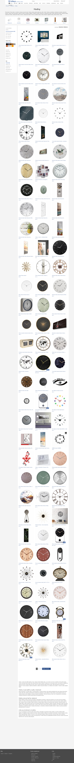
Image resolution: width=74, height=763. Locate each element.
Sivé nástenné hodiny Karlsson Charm (41, 102)
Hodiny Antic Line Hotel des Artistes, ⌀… (59, 352)
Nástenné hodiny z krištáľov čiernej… (25, 582)
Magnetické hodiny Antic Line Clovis (58, 620)
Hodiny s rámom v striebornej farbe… (41, 237)
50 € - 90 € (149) (8, 36)
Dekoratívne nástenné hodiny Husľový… (59, 333)
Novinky (7, 29)
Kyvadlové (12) (8, 53)
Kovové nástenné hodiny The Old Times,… (59, 524)
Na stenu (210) (8, 58)
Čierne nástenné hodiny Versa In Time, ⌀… (26, 198)
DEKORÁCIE (53, 3)
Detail (33, 46)
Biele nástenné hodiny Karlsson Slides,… (42, 505)
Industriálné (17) (8, 66)
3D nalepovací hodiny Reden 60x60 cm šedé (59, 428)
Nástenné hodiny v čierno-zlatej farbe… (42, 524)
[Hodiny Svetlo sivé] (9, 46)
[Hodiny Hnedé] (11, 44)
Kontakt (54, 753)
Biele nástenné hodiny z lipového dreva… (59, 601)
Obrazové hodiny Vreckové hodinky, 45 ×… (26, 448)
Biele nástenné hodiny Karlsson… (41, 122)
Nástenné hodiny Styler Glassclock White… (59, 294)
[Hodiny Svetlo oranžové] (13, 46)
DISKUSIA (10, 5)
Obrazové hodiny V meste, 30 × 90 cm (41, 428)
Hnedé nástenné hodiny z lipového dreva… (26, 639)
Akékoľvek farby (8, 42)
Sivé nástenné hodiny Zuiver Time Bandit (26, 428)
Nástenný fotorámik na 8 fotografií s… (41, 179)
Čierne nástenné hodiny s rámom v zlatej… (42, 333)
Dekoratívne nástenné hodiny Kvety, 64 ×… (59, 45)
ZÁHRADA (48, 3)
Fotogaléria (10, 753)
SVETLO (43, 3)
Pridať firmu (33, 760)
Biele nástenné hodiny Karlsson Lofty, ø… (59, 659)
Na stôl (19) (7, 56)
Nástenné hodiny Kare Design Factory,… (59, 505)
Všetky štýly (8, 62)
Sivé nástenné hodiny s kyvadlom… (41, 409)
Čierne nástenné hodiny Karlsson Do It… (25, 45)
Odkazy (54, 754)
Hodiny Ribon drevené (22, 275)
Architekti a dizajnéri (34, 756)
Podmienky (33, 759)
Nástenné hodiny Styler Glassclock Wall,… (26, 217)
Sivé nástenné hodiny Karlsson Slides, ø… (26, 486)
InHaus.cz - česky (56, 757)
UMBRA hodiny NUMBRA (56, 448)
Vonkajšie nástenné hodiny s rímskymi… (25, 601)
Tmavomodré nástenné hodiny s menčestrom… (60, 141)
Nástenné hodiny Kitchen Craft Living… (58, 179)
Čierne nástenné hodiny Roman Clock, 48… (26, 409)
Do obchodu (29, 46)
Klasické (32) (8, 67)
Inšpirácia (6, 753)
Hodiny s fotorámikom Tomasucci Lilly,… (42, 467)
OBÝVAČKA (36, 3)
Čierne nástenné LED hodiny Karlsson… (42, 390)
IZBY (40, 3)
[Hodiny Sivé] (14, 44)
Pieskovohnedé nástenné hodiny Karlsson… (59, 467)
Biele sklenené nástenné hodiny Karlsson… (42, 64)
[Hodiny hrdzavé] (7, 46)
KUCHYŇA (26, 3)
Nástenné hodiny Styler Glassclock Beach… (26, 256)
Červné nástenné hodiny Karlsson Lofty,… (42, 563)
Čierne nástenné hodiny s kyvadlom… (58, 544)
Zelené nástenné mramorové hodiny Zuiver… (26, 64)
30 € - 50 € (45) (8, 34)
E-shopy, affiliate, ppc (35, 757)
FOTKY (11, 3)
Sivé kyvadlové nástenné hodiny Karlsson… (59, 563)
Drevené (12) (8, 51)
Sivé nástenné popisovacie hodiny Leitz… (26, 122)
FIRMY (16, 3)
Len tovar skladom (9, 28)
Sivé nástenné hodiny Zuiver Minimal (58, 64)
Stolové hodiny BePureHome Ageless (41, 620)
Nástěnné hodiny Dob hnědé (23, 390)
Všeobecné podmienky (56, 756)
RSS (53, 759)
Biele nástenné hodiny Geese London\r (25, 313)
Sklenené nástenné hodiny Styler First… (59, 639)
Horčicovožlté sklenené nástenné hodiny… (26, 179)
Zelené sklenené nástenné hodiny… (41, 313)
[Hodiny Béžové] (11, 46)
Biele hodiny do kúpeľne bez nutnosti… (41, 256)
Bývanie (2, 753)
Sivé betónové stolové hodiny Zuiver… (25, 524)
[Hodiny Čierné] (7, 44)
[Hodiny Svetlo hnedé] (13, 44)
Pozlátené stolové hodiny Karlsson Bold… (26, 352)
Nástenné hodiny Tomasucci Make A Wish (42, 83)
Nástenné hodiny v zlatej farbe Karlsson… (42, 659)
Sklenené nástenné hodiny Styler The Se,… (59, 102)
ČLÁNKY (61, 3)
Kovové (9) (7, 50)
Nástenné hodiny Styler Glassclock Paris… (42, 141)
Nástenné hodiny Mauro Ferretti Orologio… (59, 160)
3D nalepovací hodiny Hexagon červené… (26, 467)
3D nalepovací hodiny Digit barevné (58, 409)
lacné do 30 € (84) (9, 33)
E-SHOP (21, 3)
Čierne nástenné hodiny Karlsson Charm (59, 313)
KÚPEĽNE (31, 3)
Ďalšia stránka (46, 669)
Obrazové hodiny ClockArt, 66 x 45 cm (41, 45)
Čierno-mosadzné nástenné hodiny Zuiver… (26, 333)
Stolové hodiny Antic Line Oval (57, 582)
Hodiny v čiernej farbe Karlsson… (41, 601)
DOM (58, 3)
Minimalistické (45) (9, 69)
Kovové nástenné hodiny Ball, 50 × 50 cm (42, 582)
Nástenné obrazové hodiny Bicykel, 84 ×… (42, 160)
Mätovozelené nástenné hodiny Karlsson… (42, 486)
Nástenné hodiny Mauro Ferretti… (24, 659)
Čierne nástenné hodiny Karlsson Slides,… (42, 639)
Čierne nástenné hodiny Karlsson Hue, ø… (26, 620)
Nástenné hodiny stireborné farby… (58, 122)
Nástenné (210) (8, 54)
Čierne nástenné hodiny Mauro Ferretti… (42, 352)
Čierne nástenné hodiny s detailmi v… (41, 275)
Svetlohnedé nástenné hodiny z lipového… (26, 563)
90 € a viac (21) (8, 37)
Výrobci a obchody (34, 753)
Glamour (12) (8, 64)
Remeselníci (33, 754)
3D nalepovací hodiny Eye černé (57, 390)
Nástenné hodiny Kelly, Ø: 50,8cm (41, 371)
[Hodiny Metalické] (9, 44)
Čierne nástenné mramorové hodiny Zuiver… (26, 83)
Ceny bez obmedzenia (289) (10, 31)
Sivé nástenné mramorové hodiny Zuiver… (59, 83)
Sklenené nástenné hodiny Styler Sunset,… (42, 448)
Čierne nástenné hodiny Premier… (24, 141)
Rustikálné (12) (8, 71)
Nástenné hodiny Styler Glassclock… (25, 102)
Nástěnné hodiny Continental (23, 371)
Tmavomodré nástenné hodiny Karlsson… (59, 371)
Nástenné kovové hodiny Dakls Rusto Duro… (43, 198)
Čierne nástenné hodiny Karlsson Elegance (42, 294)
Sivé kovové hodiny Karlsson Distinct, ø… (59, 486)
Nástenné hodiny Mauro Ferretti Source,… (59, 275)
